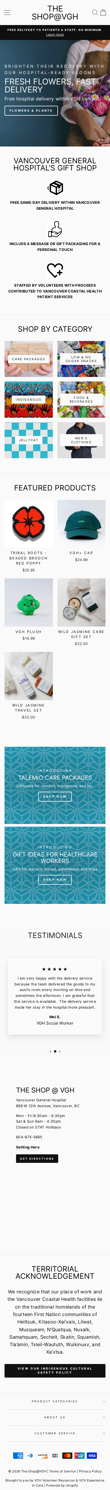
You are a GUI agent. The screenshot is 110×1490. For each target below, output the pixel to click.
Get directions (37, 1158)
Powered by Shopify (62, 1485)
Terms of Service (62, 1471)
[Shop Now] (55, 785)
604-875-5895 (29, 1137)
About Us (54, 1417)
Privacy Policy (90, 1471)
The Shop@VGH (55, 13)
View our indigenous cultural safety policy (55, 1371)
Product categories (55, 1401)
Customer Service (55, 1433)
